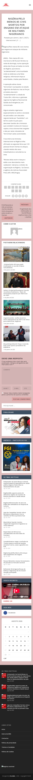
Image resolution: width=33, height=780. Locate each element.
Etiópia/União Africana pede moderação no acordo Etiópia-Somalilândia (13, 266)
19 (17, 645)
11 (13, 641)
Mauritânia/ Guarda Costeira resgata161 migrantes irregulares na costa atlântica (15, 523)
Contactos (5, 738)
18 (13, 645)
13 (21, 641)
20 (21, 645)
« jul (4, 658)
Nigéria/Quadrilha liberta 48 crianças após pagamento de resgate (15, 553)
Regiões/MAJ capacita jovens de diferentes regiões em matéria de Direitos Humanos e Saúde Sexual (14, 494)
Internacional (11, 40)
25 (13, 650)
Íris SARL (12, 776)
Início (3, 729)
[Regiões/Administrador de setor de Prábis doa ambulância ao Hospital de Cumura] (4, 696)
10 (9, 641)
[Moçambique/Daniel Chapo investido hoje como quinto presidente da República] (16, 333)
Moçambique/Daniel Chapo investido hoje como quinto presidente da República (16, 345)
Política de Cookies (8, 751)
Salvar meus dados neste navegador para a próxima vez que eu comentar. (16, 394)
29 (28, 650)
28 (24, 650)
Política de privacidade (9, 743)
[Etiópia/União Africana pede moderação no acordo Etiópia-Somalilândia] (16, 254)
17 (9, 645)
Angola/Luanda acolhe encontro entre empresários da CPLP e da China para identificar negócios (16, 319)
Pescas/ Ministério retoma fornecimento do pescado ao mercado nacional (16, 561)
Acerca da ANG (6, 734)
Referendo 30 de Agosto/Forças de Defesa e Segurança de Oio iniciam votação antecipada (14, 570)
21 (24, 645)
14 (24, 641)
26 (17, 650)
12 (17, 641)
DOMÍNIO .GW (7, 601)
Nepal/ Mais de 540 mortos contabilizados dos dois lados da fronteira (14, 533)
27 (21, 650)
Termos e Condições (8, 747)
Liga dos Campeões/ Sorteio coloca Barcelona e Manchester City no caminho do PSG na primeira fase (14, 514)
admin (15, 38)
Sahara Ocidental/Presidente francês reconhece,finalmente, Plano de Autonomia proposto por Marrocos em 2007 (16, 292)
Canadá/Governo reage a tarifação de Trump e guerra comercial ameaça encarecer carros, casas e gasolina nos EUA (15, 544)
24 (9, 650)
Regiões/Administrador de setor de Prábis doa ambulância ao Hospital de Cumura (15, 504)
